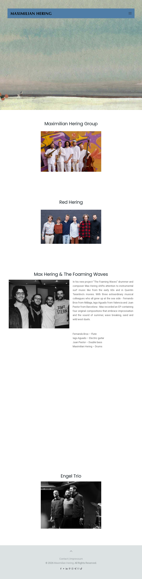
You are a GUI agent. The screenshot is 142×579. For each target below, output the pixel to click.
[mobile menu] (130, 13)
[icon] (78, 568)
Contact (63, 558)
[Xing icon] (75, 568)
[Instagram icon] (72, 568)
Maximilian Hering (64, 562)
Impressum (76, 558)
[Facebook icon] (61, 568)
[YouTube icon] (64, 568)
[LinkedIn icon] (67, 568)
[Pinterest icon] (70, 568)
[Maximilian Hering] (31, 13)
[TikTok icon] (81, 568)
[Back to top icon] (71, 551)
